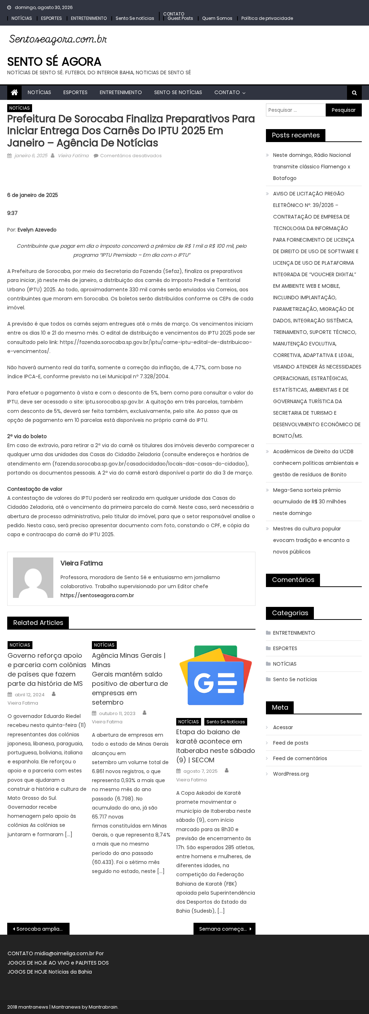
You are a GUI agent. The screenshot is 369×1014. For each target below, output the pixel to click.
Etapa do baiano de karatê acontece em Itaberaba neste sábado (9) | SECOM (215, 745)
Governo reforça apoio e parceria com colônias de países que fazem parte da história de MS (47, 669)
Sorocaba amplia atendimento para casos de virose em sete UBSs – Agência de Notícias (43, 929)
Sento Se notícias (135, 18)
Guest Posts (180, 18)
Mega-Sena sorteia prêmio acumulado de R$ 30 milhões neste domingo (309, 501)
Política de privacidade (267, 18)
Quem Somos (217, 18)
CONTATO (173, 14)
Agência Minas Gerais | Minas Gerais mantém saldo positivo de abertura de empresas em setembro (130, 679)
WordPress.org (291, 773)
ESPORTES (51, 18)
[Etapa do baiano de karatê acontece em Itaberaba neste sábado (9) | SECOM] (215, 675)
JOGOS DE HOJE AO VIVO (39, 962)
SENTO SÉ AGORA (54, 61)
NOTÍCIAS (22, 18)
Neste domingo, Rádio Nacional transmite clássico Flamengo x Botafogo (312, 166)
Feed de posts (290, 742)
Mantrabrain (103, 1007)
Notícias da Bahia (70, 971)
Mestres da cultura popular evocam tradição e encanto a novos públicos (311, 540)
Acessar (283, 727)
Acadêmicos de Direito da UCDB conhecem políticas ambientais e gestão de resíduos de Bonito (316, 463)
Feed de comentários (300, 758)
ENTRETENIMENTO (89, 18)
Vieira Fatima (73, 155)
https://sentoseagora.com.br (97, 595)
